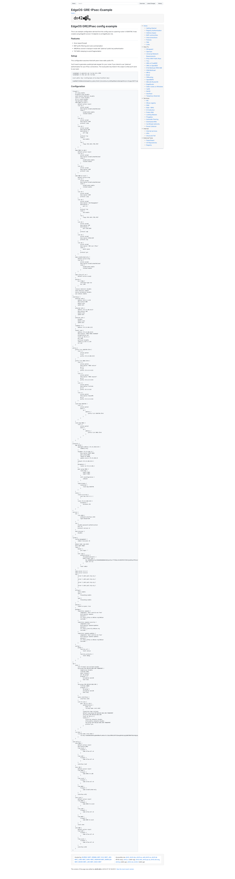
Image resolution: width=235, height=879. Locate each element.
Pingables (149, 117)
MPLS (148, 72)
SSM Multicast (151, 70)
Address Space (151, 33)
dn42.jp (118, 862)
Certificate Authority (153, 124)
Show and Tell (151, 136)
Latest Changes (151, 3)
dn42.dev (133, 857)
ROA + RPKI (150, 108)
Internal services (151, 131)
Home (73, 3)
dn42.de (154, 857)
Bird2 (148, 75)
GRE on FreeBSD (151, 63)
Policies (148, 40)
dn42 (127, 857)
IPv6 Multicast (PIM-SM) (154, 68)
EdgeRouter (150, 84)
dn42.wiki (139, 859)
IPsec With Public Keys (153, 58)
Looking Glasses (151, 115)
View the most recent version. (125, 869)
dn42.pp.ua (146, 859)
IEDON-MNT (82, 862)
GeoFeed (149, 94)
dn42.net (130, 862)
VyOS (148, 89)
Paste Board (150, 140)
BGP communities (152, 35)
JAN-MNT (90, 862)
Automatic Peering (152, 119)
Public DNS (150, 112)
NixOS (148, 91)
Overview (142, 3)
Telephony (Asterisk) (153, 96)
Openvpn (149, 51)
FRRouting (149, 77)
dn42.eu (139, 857)
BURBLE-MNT (86, 857)
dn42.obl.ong (155, 859)
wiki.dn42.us (147, 857)
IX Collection (150, 110)
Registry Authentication (154, 30)
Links (148, 44)
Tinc (147, 61)
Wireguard (149, 49)
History (160, 3)
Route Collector (151, 126)
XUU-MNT (104, 857)
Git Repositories (151, 143)
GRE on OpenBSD (152, 65)
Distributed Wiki (151, 122)
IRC (147, 100)
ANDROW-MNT (99, 859)
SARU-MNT (90, 859)
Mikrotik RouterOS (152, 82)
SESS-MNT (97, 862)
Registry (149, 145)
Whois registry (151, 103)
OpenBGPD (150, 79)
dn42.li (136, 862)
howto (73, 13)
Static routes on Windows (154, 86)
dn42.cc (126, 859)
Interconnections (151, 37)
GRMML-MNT (96, 857)
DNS (147, 105)
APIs (147, 133)
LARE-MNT (82, 859)
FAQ (147, 42)
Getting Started (151, 28)
